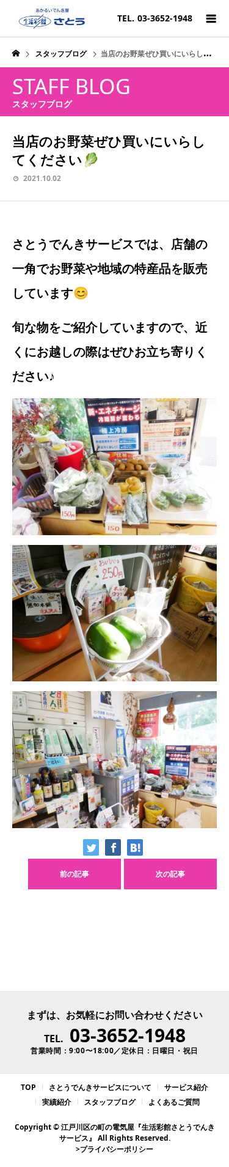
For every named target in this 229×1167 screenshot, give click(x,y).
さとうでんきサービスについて (100, 1087)
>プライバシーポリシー (114, 1149)
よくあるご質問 (174, 1102)
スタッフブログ (110, 1102)
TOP (28, 1087)
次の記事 (170, 874)
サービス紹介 (186, 1087)
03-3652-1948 (128, 1035)
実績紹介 (56, 1102)
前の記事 (74, 874)
